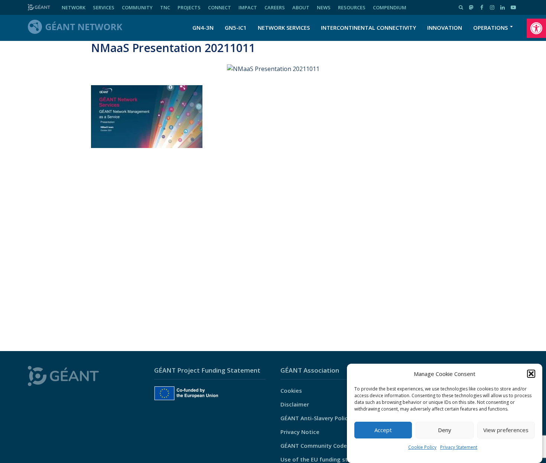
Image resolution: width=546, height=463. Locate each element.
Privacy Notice (299, 431)
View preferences (506, 430)
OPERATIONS (490, 27)
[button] (536, 28)
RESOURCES (351, 7)
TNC (165, 7)
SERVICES (103, 7)
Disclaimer (294, 404)
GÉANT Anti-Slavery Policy (315, 418)
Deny (444, 430)
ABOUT (300, 7)
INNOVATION (444, 27)
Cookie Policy (422, 447)
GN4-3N (203, 27)
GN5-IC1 (236, 27)
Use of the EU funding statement (325, 459)
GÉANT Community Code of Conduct (329, 445)
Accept (383, 430)
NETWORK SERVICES (284, 27)
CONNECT (219, 7)
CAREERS (274, 7)
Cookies (291, 390)
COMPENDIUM (389, 7)
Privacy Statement (458, 447)
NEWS (324, 7)
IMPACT (247, 7)
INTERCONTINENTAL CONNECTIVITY (368, 27)
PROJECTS (189, 7)
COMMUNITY (137, 7)
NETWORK (73, 7)
